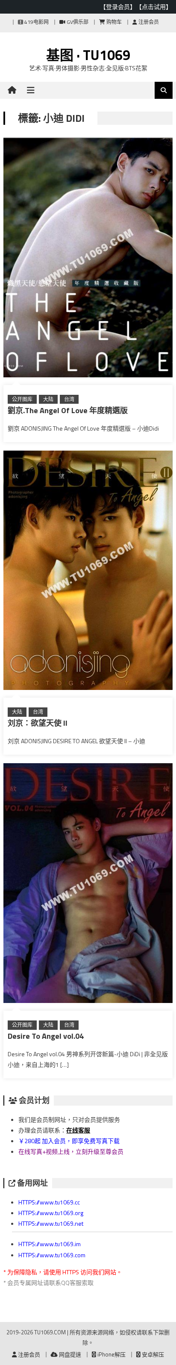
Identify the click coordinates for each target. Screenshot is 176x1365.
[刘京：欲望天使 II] (88, 572)
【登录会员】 (118, 6)
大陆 (48, 399)
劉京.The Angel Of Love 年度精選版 (68, 410)
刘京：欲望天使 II (37, 723)
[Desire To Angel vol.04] (88, 884)
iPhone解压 (111, 1354)
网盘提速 (69, 1354)
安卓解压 (152, 1354)
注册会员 (148, 22)
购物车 (113, 22)
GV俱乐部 (76, 22)
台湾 (69, 399)
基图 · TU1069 (88, 55)
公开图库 (22, 399)
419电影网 (36, 22)
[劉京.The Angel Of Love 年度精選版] (88, 259)
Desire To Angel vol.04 (46, 1036)
